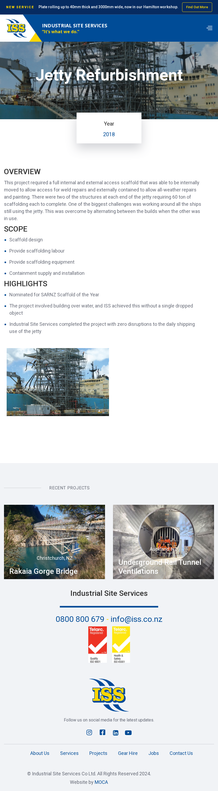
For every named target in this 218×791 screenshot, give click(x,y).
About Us (39, 753)
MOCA (101, 782)
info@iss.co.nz (136, 619)
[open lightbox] (58, 382)
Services (69, 753)
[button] (209, 28)
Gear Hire (128, 753)
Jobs (153, 753)
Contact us (181, 753)
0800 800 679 (82, 619)
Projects (98, 753)
